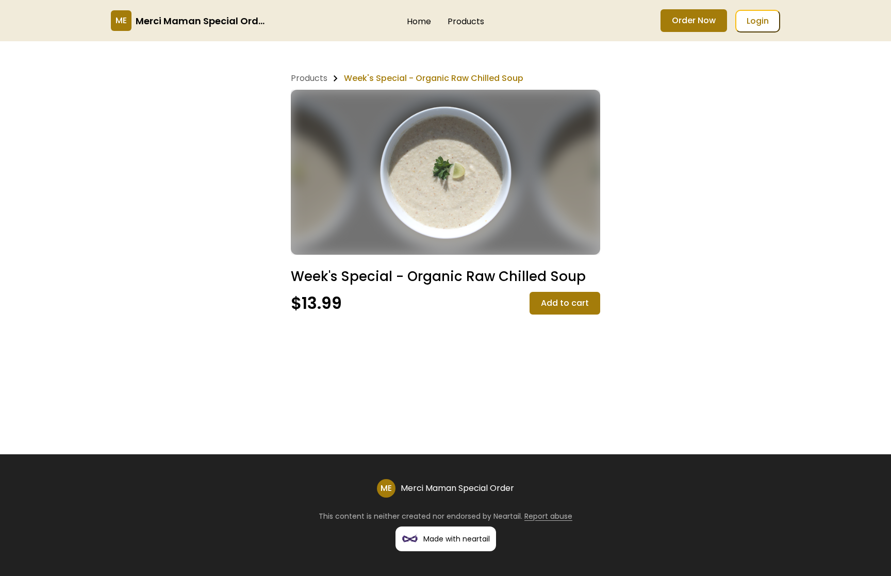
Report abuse (548, 516)
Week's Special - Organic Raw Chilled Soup (433, 78)
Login (758, 21)
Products (466, 21)
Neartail (507, 516)
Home (419, 21)
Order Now (694, 20)
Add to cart (565, 303)
